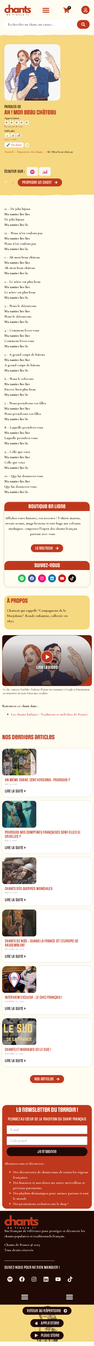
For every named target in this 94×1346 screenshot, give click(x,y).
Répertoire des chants (30, 152)
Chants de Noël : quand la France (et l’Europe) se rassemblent (41, 943)
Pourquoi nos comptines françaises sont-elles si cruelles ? (42, 834)
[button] (45, 10)
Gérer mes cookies (37, 693)
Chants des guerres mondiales (28, 888)
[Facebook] (32, 578)
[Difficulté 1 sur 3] (7, 135)
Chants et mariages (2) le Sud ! (28, 1049)
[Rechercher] (83, 24)
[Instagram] (42, 578)
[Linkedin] (52, 578)
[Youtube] (62, 578)
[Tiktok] (72, 578)
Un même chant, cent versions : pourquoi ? (37, 780)
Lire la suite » (15, 791)
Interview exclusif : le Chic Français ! (33, 997)
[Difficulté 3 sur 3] (18, 135)
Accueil (8, 152)
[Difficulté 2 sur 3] (13, 135)
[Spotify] (32, 171)
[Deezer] (45, 171)
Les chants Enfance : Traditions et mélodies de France (49, 714)
